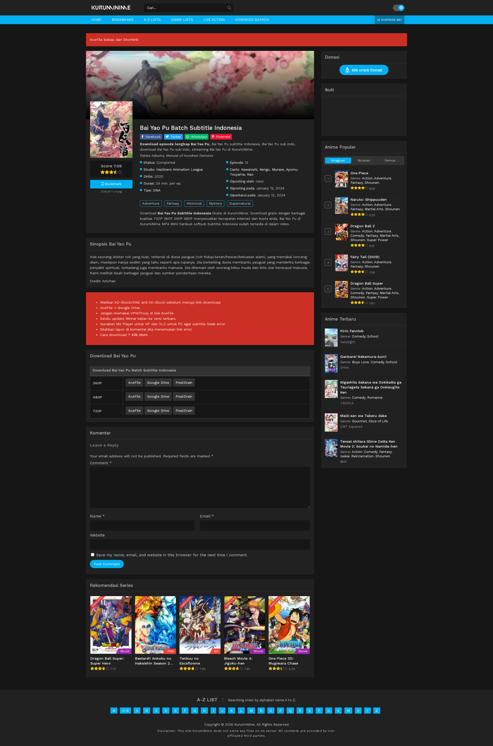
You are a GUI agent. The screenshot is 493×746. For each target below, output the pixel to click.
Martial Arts (374, 209)
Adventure (150, 203)
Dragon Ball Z (362, 226)
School (372, 336)
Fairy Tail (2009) (364, 257)
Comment (101, 463)
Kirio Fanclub (352, 331)
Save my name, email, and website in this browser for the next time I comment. (172, 555)
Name (97, 516)
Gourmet (359, 421)
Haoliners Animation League (179, 169)
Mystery (215, 203)
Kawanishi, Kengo (255, 169)
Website (97, 535)
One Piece (359, 173)
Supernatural (240, 203)
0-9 (125, 710)
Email (207, 516)
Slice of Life (378, 421)
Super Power (377, 240)
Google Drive (158, 382)
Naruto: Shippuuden (368, 199)
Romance (375, 397)
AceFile (134, 382)
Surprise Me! (391, 20)
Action (367, 178)
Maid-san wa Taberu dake (363, 416)
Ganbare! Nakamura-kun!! (363, 356)
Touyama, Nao (241, 174)
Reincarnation (362, 456)
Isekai (344, 456)
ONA (156, 190)
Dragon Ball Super (366, 283)
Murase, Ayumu (284, 169)
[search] (229, 8)
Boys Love (360, 362)
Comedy (357, 236)
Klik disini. (139, 335)
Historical (194, 203)
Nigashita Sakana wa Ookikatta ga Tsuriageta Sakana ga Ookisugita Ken (370, 387)
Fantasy (173, 203)
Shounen (372, 183)
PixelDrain (184, 382)
